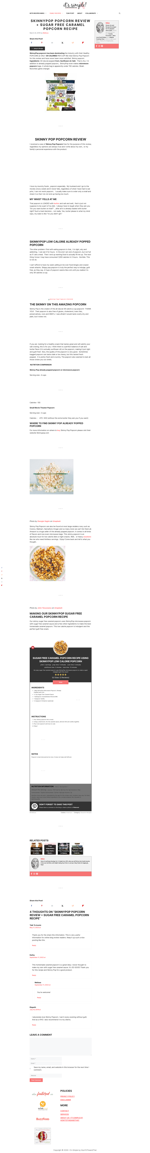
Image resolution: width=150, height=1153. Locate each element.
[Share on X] (62, 42)
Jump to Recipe (38, 48)
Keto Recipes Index (37, 13)
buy (58, 430)
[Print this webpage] (52, 42)
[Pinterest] (37, 874)
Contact (64, 1111)
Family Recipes (55, 13)
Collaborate (90, 13)
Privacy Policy (67, 1096)
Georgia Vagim (43, 521)
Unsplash (57, 521)
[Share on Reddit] (73, 42)
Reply (34, 945)
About (79, 13)
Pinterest (76, 807)
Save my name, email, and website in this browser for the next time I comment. (61, 1068)
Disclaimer (65, 1100)
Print (60, 682)
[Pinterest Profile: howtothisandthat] (35, 806)
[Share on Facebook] (31, 42)
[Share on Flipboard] (83, 42)
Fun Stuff (70, 13)
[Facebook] (31, 874)
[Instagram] (34, 874)
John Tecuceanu (44, 608)
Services (64, 1114)
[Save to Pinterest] (42, 42)
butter (56, 203)
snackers (87, 537)
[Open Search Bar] (119, 13)
